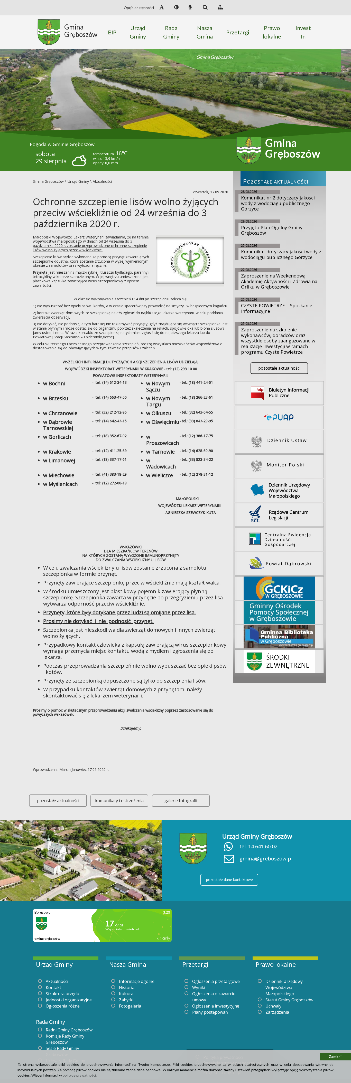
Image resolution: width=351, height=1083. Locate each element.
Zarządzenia (277, 1012)
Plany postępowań (210, 1012)
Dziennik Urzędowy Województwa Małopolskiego (284, 987)
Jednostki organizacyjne (69, 1000)
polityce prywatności (79, 1075)
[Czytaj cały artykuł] (190, 260)
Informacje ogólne (136, 981)
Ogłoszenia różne (63, 1006)
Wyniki (198, 987)
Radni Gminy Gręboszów (69, 1030)
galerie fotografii (180, 800)
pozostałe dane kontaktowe (229, 879)
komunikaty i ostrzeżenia (119, 800)
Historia (126, 987)
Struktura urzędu (62, 993)
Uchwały (273, 1006)
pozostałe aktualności (58, 800)
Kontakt (53, 987)
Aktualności (57, 981)
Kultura (126, 993)
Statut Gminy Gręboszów (289, 1000)
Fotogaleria (130, 1006)
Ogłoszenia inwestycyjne (215, 1006)
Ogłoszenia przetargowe (216, 981)
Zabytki (126, 1000)
